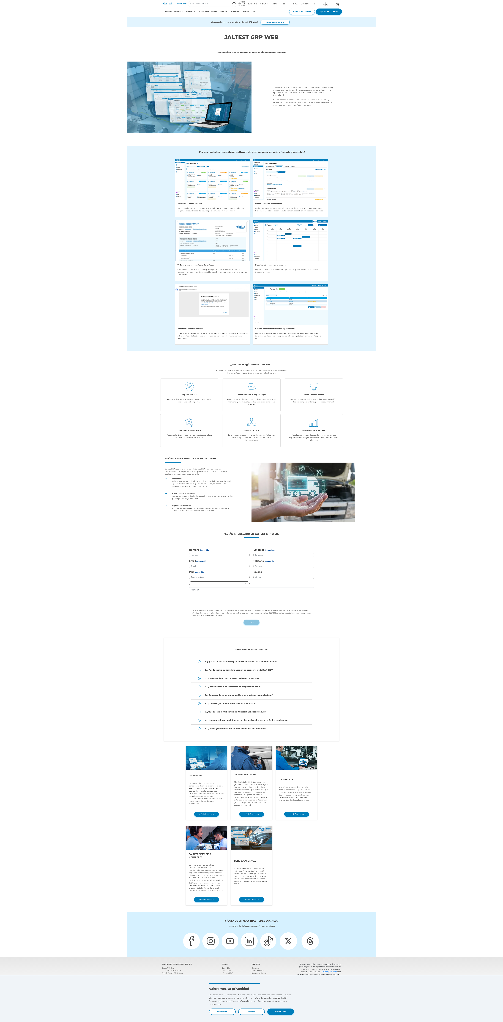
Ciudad (257, 572)
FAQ (254, 11)
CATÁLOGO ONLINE (330, 11)
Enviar (251, 622)
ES (315, 4)
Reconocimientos (259, 973)
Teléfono (258, 561)
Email (192, 561)
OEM (284, 4)
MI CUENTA (325, 4)
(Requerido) (204, 550)
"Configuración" (330, 972)
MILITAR (294, 4)
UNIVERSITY (305, 4)
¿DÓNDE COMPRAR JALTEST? (241, 4)
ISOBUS (274, 4)
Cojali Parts (226, 970)
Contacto (255, 968)
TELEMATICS (264, 4)
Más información (206, 814)
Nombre (194, 549)
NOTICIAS (223, 11)
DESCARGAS (235, 11)
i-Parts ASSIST (227, 973)
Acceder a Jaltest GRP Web (275, 22)
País (191, 572)
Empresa (258, 549)
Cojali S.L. (226, 968)
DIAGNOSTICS (252, 4)
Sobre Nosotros (258, 970)
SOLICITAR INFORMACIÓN (302, 12)
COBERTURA (190, 11)
